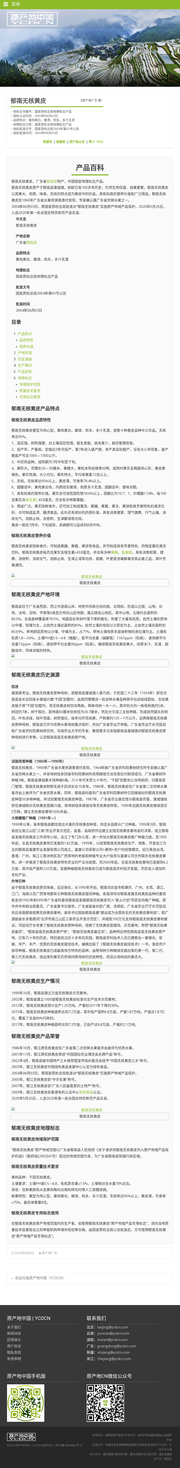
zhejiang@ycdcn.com (114, 1358)
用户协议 (14, 1346)
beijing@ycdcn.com (112, 1327)
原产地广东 (90, 100)
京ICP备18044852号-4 (68, 1445)
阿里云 (168, 1459)
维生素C (31, 499)
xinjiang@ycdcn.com (113, 1352)
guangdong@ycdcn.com (116, 1346)
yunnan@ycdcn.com (113, 1333)
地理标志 (25, 378)
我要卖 (60, 142)
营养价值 (26, 346)
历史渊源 (25, 359)
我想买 (47, 142)
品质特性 (26, 340)
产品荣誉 (25, 371)
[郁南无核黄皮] (90, 577)
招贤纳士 (14, 1339)
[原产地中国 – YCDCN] (29, 18)
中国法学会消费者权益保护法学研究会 (127, 1445)
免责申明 (14, 1358)
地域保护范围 (29, 384)
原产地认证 (77, 142)
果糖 (114, 552)
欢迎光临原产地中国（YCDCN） (38, 1277)
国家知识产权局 (114, 1435)
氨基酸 (126, 552)
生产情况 (25, 365)
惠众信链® (165, 1454)
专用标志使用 (29, 396)
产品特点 (25, 333)
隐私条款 (14, 1352)
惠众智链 (108, 1454)
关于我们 (14, 1327)
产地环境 (25, 352)
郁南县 (52, 181)
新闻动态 (14, 1333)
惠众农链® (136, 1454)
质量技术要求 (29, 390)
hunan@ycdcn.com (112, 1339)
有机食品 (86, 1092)
